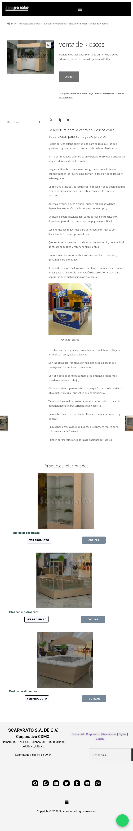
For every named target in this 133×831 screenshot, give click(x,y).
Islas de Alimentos (78, 23)
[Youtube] (87, 783)
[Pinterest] (46, 783)
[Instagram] (98, 783)
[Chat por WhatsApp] (122, 820)
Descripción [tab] (14, 122)
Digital (122, 734)
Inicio (14, 23)
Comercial (78, 734)
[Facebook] (35, 783)
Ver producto (39, 540)
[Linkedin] (56, 783)
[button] (80, 9)
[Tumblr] (77, 783)
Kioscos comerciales (55, 23)
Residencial (109, 734)
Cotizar (69, 76)
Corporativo (93, 734)
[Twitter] (66, 783)
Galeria (100, 738)
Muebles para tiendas (30, 23)
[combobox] (110, 754)
